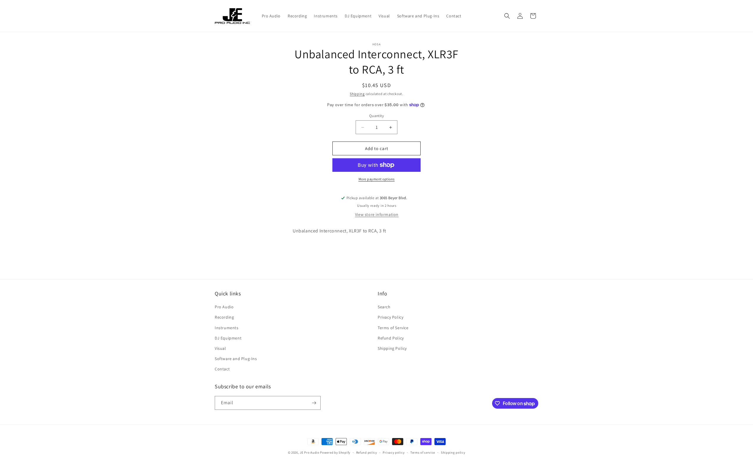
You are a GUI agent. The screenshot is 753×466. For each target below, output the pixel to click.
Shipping (357, 93)
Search (384, 306)
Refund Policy (391, 338)
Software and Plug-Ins (236, 358)
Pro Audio (224, 306)
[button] (507, 15)
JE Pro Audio (309, 452)
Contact (222, 369)
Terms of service (422, 452)
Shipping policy (453, 452)
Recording (224, 317)
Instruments (227, 327)
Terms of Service (393, 327)
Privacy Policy (390, 317)
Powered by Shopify (335, 452)
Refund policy (366, 452)
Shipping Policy (392, 348)
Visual (220, 348)
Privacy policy (393, 452)
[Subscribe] (313, 403)
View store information (377, 214)
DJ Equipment (228, 338)
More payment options (377, 179)
